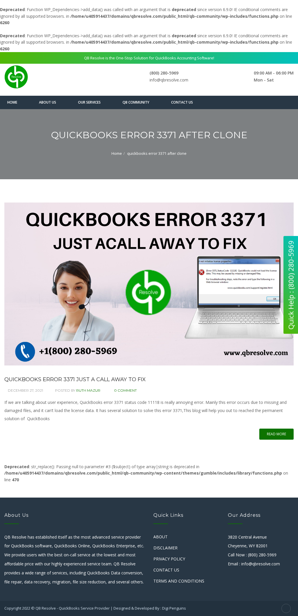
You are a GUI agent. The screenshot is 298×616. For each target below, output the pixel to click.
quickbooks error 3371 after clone (157, 153)
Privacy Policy (169, 559)
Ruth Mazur (88, 390)
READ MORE (276, 434)
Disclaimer (165, 548)
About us (47, 102)
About (160, 536)
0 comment (125, 390)
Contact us (182, 102)
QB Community (136, 102)
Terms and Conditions (178, 581)
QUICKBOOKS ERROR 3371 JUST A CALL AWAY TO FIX (75, 379)
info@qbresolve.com (169, 80)
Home (12, 102)
